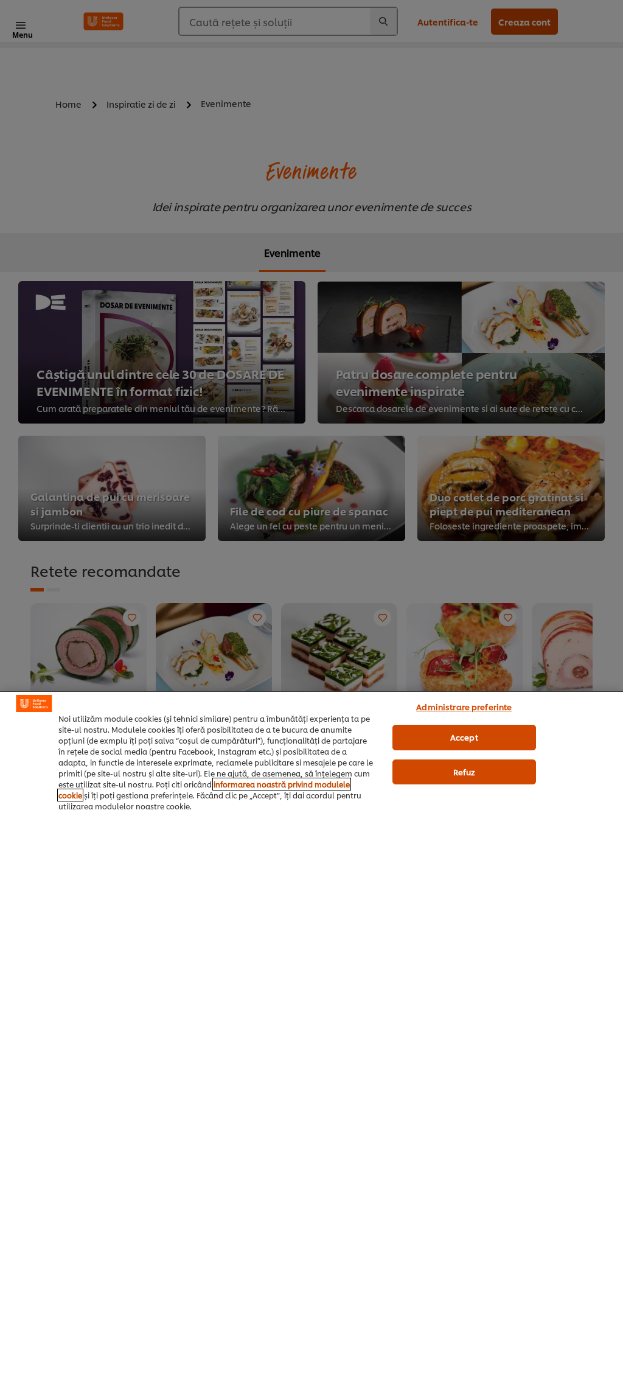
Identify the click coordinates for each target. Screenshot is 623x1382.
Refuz (464, 771)
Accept (464, 736)
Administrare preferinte (464, 706)
